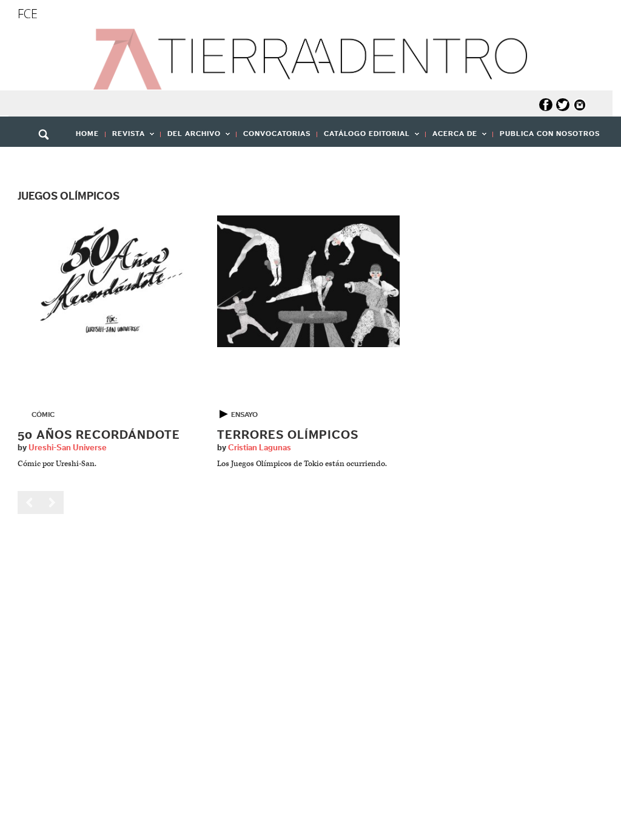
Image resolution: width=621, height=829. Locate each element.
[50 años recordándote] (109, 281)
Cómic (43, 414)
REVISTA (125, 137)
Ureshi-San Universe (68, 448)
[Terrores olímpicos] (308, 281)
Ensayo (244, 414)
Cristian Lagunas (259, 448)
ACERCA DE (451, 137)
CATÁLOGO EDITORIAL (363, 137)
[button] (48, 161)
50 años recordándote (99, 435)
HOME (87, 133)
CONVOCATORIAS (276, 133)
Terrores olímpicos (287, 435)
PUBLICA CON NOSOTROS (550, 133)
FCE (28, 13)
